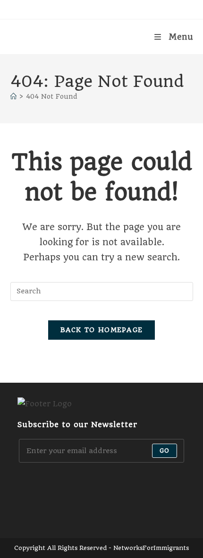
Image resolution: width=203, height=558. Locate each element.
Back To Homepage (101, 330)
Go (164, 450)
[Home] (13, 96)
